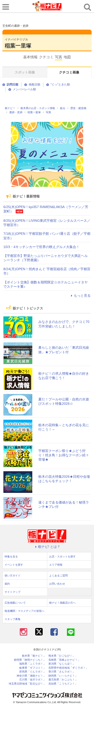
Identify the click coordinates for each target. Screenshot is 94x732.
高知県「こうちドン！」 (63, 683)
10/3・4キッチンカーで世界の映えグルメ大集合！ (41, 247)
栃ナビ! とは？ (49, 547)
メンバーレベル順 (24, 89)
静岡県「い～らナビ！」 (63, 675)
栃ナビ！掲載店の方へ (62, 602)
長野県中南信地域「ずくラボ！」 (68, 668)
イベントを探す (14, 564)
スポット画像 (25, 72)
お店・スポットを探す (62, 556)
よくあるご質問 (58, 575)
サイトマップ (12, 591)
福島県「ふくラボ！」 (32, 663)
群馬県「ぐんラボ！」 (32, 671)
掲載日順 (34, 84)
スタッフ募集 (12, 619)
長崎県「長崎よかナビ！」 (64, 660)
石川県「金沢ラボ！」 (32, 679)
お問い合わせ (57, 583)
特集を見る (11, 556)
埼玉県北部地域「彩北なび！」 (27, 683)
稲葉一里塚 (18, 46)
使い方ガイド (12, 575)
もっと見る (82, 295)
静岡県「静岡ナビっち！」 (30, 660)
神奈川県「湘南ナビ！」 (31, 675)
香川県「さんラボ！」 (61, 671)
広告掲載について (15, 602)
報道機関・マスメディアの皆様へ (24, 610)
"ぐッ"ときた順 (60, 84)
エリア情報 (55, 564)
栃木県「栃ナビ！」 (34, 655)
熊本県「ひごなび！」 (61, 655)
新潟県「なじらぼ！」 (61, 663)
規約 (7, 583)
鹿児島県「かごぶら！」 (63, 679)
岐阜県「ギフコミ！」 (32, 668)
